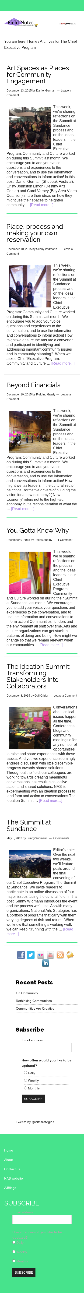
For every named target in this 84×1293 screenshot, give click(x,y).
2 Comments (61, 838)
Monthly (33, 1088)
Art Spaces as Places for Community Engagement (38, 74)
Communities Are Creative (35, 1008)
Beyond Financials (33, 385)
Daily (31, 1073)
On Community (27, 993)
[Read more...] (41, 205)
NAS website (13, 1178)
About (8, 1160)
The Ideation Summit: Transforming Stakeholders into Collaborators (38, 676)
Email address (32, 1040)
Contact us (12, 1169)
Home (8, 1150)
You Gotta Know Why (38, 530)
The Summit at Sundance (29, 825)
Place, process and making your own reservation (35, 233)
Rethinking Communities (34, 1001)
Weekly (33, 1080)
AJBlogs (10, 1188)
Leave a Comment (65, 695)
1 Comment (65, 540)
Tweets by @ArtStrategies (35, 1122)
